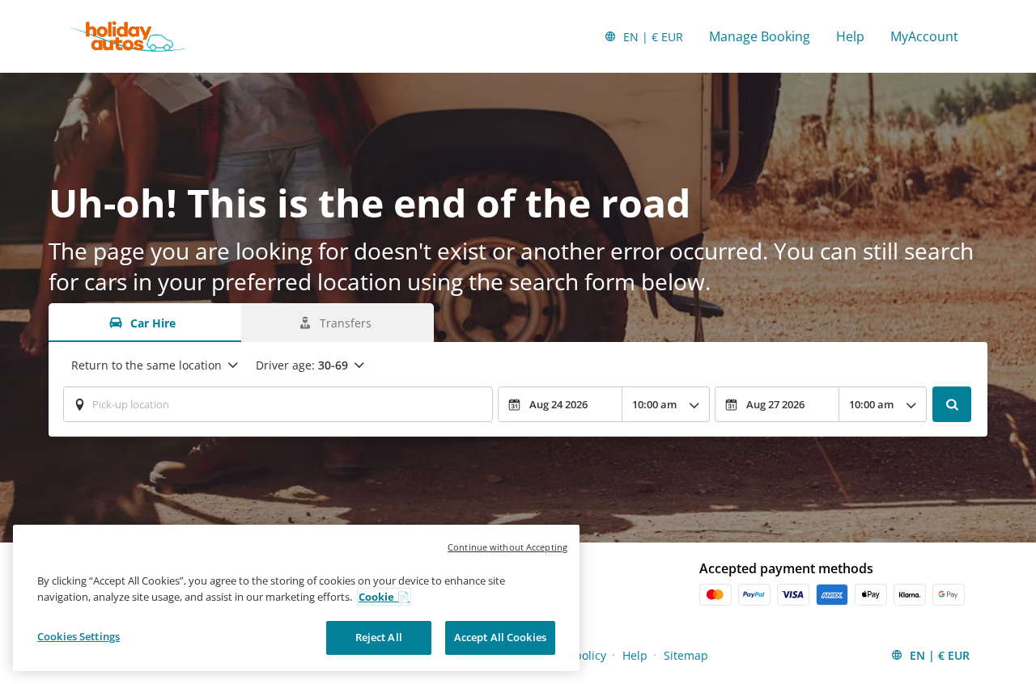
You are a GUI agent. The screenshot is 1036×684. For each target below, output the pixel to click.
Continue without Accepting (507, 547)
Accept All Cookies (500, 637)
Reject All (378, 637)
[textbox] (278, 404)
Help (850, 36)
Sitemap (686, 655)
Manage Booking (759, 36)
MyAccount (924, 36)
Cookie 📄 (384, 596)
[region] (296, 598)
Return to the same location (146, 365)
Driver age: (302, 365)
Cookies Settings (78, 636)
